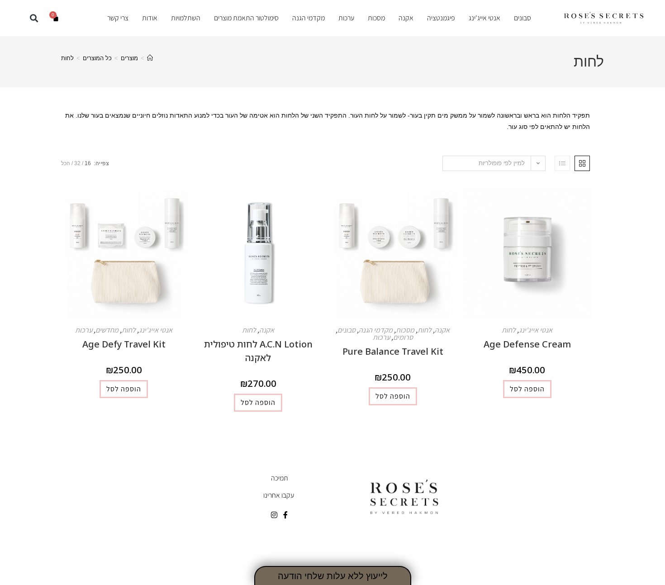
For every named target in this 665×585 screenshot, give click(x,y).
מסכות (376, 18)
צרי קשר (117, 18)
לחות (67, 58)
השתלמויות (185, 18)
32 (77, 163)
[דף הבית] (150, 58)
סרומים (403, 337)
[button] (34, 17)
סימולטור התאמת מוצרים (246, 18)
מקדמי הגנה (308, 18)
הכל (65, 163)
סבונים (522, 18)
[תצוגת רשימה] (562, 163)
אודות (149, 18)
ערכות (346, 18)
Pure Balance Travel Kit (392, 351)
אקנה (406, 18)
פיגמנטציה (441, 18)
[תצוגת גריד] (582, 163)
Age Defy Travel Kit (124, 344)
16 (88, 163)
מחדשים (107, 330)
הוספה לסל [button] (527, 389)
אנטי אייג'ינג (484, 18)
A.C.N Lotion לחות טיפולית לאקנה (258, 351)
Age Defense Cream (527, 344)
